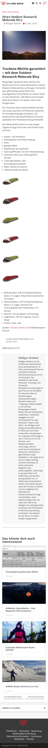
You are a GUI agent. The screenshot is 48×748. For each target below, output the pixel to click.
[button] (45, 708)
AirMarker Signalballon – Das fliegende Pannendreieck (20, 609)
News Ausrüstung (10, 12)
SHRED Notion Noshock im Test (22, 686)
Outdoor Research (18, 327)
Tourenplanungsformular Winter (22, 572)
